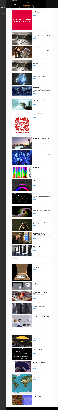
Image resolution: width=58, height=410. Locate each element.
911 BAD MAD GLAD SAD (38, 113)
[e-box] (22, 272)
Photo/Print (36, 114)
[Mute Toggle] (30, 371)
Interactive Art (37, 48)
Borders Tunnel (37, 47)
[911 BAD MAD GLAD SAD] (22, 124)
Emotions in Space (37, 74)
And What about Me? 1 (38, 375)
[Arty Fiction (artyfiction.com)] (22, 157)
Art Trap (35, 283)
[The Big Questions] (22, 400)
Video (38, 363)
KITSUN (34, 180)
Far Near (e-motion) (37, 336)
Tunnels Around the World (39, 100)
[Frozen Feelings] (22, 250)
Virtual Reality (40, 101)
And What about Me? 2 (38, 349)
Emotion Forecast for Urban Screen (41, 138)
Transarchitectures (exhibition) (41, 316)
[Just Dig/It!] (22, 38)
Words (16, 258)
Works (40, 363)
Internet (36, 12)
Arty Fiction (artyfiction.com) (40, 151)
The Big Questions (37, 396)
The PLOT (35, 11)
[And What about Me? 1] (22, 384)
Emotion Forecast (37, 167)
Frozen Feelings (36, 246)
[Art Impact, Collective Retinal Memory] (22, 296)
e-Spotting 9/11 (36, 220)
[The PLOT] (22, 20)
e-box (34, 265)
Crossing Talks (36, 303)
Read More (34, 65)
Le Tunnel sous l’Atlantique (39, 362)
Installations (34, 48)
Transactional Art (39, 12)
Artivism (34, 12)
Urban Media (36, 139)
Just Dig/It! (35, 32)
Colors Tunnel (36, 60)
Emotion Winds (36, 87)
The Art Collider (37, 193)
